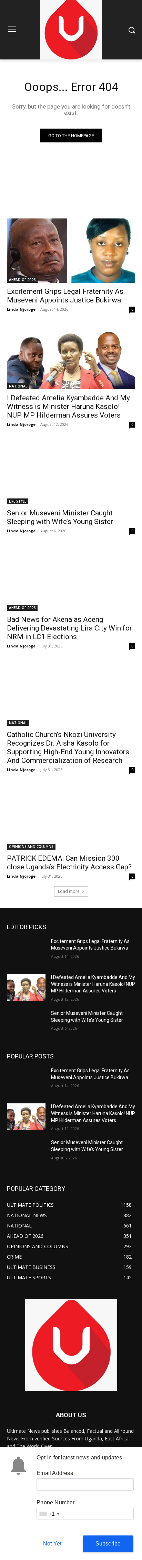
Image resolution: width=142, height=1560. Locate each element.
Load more (69, 891)
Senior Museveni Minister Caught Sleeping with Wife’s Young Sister (60, 517)
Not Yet (52, 1544)
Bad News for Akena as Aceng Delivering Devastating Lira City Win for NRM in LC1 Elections (69, 628)
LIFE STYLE (17, 501)
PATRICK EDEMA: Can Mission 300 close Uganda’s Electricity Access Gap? (69, 862)
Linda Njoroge (21, 309)
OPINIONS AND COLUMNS (31, 846)
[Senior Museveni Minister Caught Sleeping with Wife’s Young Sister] (71, 472)
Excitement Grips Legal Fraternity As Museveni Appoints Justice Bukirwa (65, 295)
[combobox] (49, 1514)
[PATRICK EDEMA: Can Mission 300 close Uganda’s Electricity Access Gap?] (71, 817)
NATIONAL (18, 386)
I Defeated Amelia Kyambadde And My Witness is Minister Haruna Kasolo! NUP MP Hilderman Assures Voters (68, 406)
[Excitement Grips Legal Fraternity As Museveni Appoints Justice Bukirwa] (71, 250)
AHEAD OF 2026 (22, 279)
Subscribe (108, 1544)
